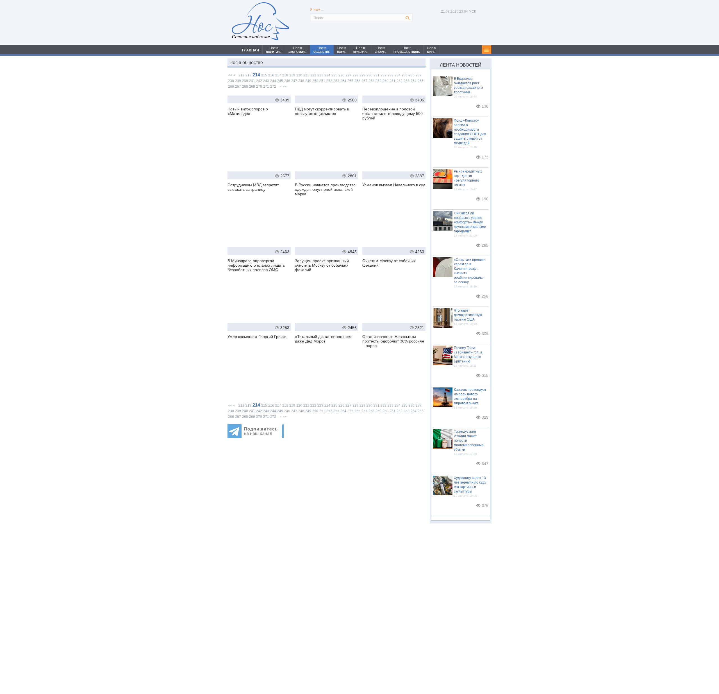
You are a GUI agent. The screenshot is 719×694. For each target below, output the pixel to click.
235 (405, 75)
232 (383, 75)
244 (273, 81)
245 (280, 81)
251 (322, 81)
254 (343, 81)
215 (264, 75)
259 (378, 81)
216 (271, 75)
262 (399, 81)
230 (369, 75)
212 (241, 75)
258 (371, 81)
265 (421, 81)
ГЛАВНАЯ (250, 50)
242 (259, 81)
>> (284, 87)
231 (376, 75)
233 (390, 75)
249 (308, 81)
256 (357, 81)
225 (334, 75)
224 (327, 75)
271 (266, 87)
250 (315, 81)
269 (252, 87)
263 (406, 81)
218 (285, 75)
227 (348, 75)
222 (313, 75)
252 (329, 81)
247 (294, 81)
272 (273, 87)
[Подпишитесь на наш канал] (255, 436)
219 (292, 75)
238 (231, 81)
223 (320, 75)
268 (245, 87)
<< (230, 75)
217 (278, 75)
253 (336, 81)
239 (238, 81)
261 (392, 81)
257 (364, 81)
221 (306, 75)
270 (259, 87)
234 (398, 75)
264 (414, 81)
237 (419, 75)
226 (341, 75)
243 (266, 81)
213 (248, 75)
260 (385, 81)
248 (301, 81)
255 (350, 81)
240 (245, 81)
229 (362, 75)
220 (299, 75)
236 (412, 75)
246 (287, 81)
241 (252, 81)
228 (355, 75)
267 (238, 87)
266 (231, 87)
